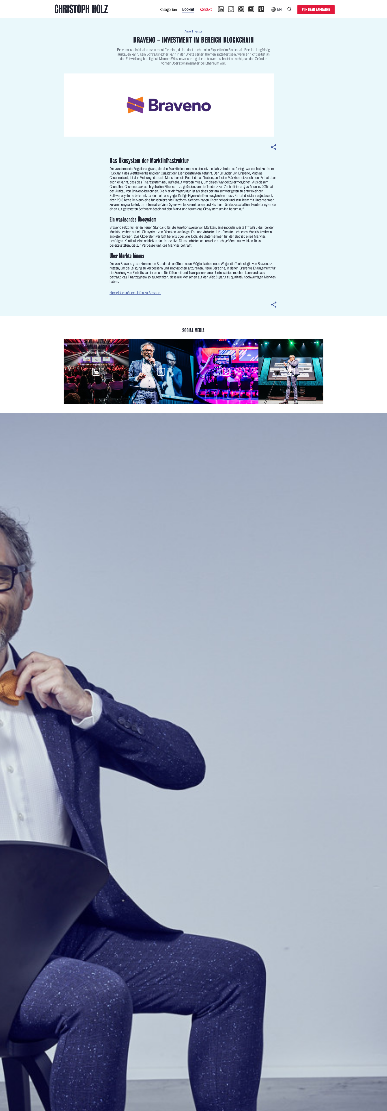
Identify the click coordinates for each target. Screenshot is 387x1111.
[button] (168, 9)
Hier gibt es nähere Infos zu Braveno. (135, 293)
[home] (81, 9)
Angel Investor (193, 31)
